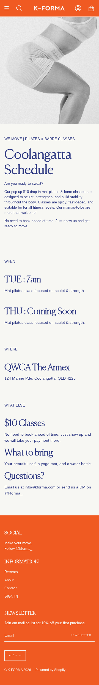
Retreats (11, 572)
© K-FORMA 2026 (17, 670)
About (9, 580)
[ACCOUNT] (78, 8)
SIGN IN (11, 596)
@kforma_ (13, 493)
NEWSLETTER (81, 635)
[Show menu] (8, 8)
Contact (10, 588)
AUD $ (13, 655)
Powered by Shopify (50, 670)
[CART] (91, 8)
